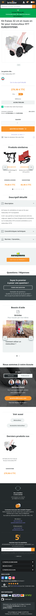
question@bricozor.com (18, 398)
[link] (27, 2)
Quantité (18, 119)
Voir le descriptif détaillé (18, 82)
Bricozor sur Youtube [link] (9, 577)
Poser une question (18, 287)
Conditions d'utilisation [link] (26, 614)
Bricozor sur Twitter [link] (6, 577)
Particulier (11, 376)
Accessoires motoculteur (17, 425)
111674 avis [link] (16, 586)
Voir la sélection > (18, 16)
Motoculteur (17, 420)
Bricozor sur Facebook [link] (2, 577)
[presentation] (5, 167)
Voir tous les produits (17, 260)
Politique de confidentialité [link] (12, 614)
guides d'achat (7, 608)
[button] (13, 189)
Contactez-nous (9, 510)
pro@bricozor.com (18, 530)
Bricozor (12, 2)
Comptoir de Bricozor (13, 606)
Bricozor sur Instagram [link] (13, 577)
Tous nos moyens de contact (17, 402)
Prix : (13, 94)
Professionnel (25, 376)
